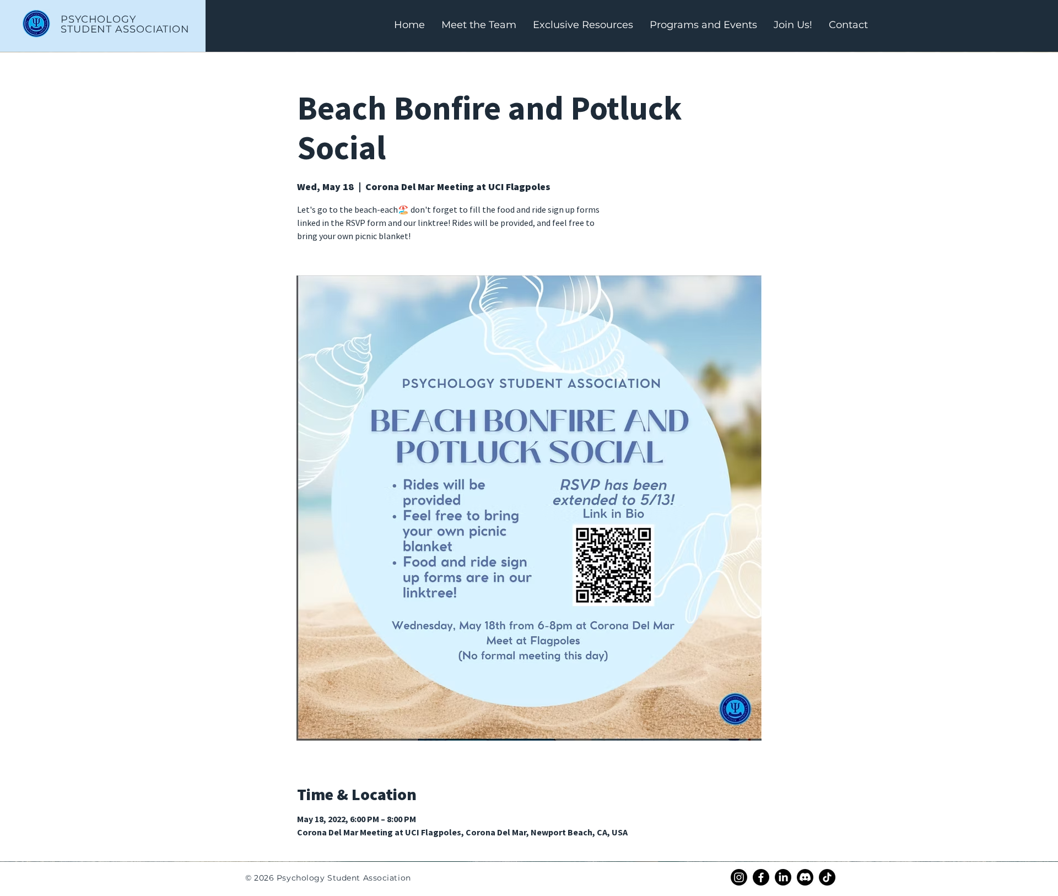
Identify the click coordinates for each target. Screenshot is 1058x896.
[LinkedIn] (783, 877)
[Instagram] (739, 877)
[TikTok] (827, 877)
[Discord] (805, 877)
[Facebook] (761, 877)
